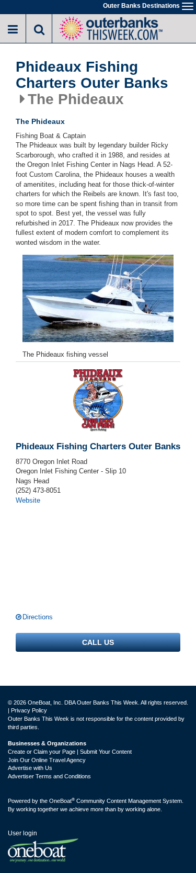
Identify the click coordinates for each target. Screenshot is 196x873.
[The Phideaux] (98, 298)
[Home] (111, 27)
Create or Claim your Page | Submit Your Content (70, 752)
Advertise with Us (30, 768)
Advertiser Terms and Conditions (49, 776)
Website (28, 500)
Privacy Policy (29, 710)
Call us (98, 642)
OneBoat (62, 801)
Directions (37, 617)
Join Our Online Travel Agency (47, 760)
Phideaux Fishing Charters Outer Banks (92, 75)
